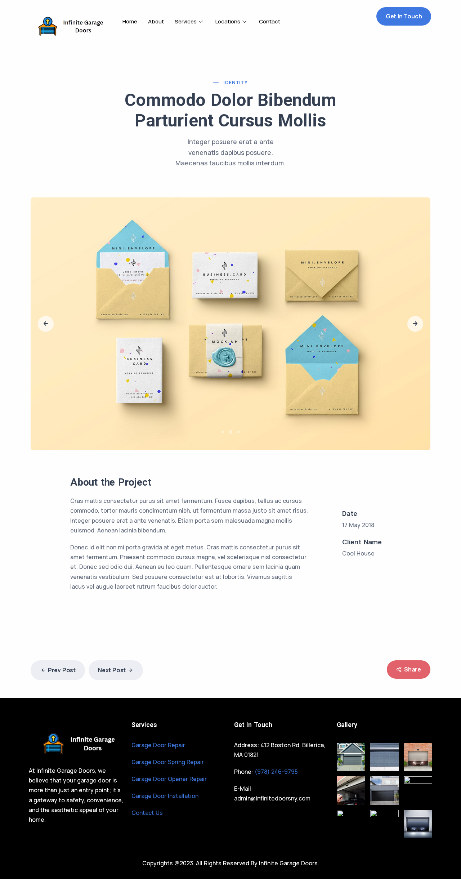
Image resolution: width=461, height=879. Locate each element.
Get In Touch (404, 16)
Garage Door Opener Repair (169, 779)
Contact (269, 21)
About (156, 21)
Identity (235, 82)
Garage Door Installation (164, 796)
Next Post (112, 670)
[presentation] (46, 324)
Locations (227, 21)
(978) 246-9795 (276, 772)
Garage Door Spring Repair (167, 762)
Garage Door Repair (158, 745)
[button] (224, 432)
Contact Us (147, 813)
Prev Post (62, 670)
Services (186, 21)
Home (129, 21)
